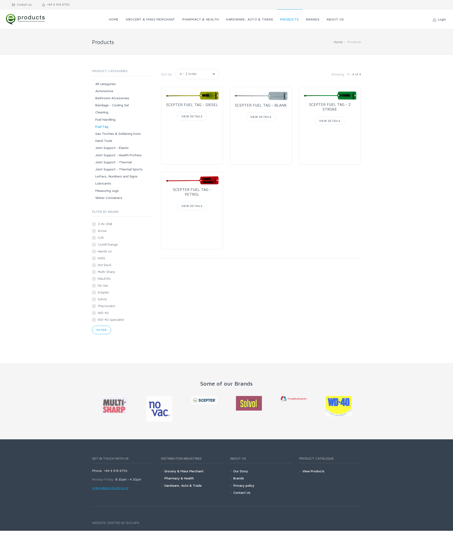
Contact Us (241, 492)
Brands (238, 478)
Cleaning (101, 112)
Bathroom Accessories (112, 98)
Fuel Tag (101, 126)
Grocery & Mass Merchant (184, 471)
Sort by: (167, 74)
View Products (313, 471)
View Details (192, 116)
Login (441, 19)
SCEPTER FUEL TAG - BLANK (261, 105)
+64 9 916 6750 (57, 4)
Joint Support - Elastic (112, 148)
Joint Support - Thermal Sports (119, 169)
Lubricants (103, 183)
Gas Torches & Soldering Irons (118, 134)
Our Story (240, 471)
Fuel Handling (105, 119)
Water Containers (108, 198)
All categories (105, 84)
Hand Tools (103, 141)
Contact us (23, 4)
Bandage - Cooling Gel (112, 105)
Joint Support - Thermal (113, 162)
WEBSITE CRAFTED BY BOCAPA (115, 523)
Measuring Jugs (107, 191)
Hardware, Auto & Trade (183, 485)
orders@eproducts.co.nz (110, 488)
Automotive (104, 91)
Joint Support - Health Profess (118, 155)
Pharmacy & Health (179, 478)
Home (338, 42)
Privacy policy (243, 485)
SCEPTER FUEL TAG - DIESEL (192, 105)
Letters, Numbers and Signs (116, 176)
